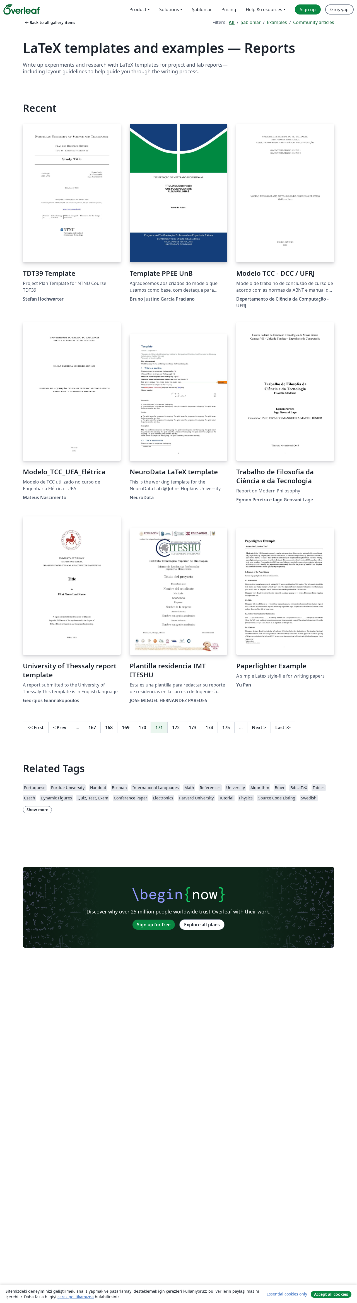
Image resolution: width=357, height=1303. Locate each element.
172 (176, 727)
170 (142, 727)
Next (259, 727)
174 (209, 727)
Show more (37, 809)
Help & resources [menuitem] (264, 9)
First (36, 727)
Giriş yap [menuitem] (339, 9)
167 (92, 727)
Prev (59, 727)
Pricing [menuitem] (228, 9)
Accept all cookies (331, 1294)
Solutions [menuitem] (169, 9)
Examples (277, 22)
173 (192, 727)
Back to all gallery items (49, 22)
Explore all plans (202, 925)
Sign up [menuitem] (308, 9)
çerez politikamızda (75, 1296)
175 (226, 727)
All (232, 22)
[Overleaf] (21, 9)
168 (109, 727)
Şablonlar (251, 22)
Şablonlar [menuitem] (202, 9)
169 (125, 727)
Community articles (313, 22)
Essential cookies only (287, 1294)
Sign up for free (153, 925)
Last (283, 727)
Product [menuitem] (137, 9)
